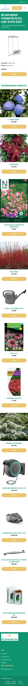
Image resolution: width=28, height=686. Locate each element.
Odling (9, 63)
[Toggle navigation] (25, 8)
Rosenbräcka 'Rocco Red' (14, 398)
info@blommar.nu (22, 2)
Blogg (4, 663)
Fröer (13, 63)
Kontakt (14, 681)
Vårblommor (5, 657)
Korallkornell (14, 272)
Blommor (4, 654)
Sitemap (21, 683)
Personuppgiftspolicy (10, 683)
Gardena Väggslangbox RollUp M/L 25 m (14, 488)
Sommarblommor (7, 659)
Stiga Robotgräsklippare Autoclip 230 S (14, 533)
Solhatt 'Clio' (14, 353)
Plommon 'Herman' (14, 119)
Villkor (20, 681)
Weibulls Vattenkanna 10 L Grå (14, 308)
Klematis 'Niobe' (14, 164)
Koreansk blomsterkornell (14, 443)
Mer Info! (14, 74)
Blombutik (17, 8)
